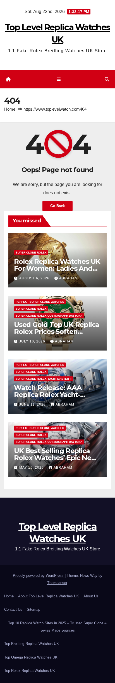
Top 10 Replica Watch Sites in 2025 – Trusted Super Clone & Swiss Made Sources (57, 626)
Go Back (57, 206)
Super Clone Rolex (31, 252)
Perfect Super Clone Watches (40, 301)
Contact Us (13, 609)
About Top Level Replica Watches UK (48, 596)
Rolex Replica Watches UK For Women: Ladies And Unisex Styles (57, 268)
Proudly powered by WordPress (39, 575)
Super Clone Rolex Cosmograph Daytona (49, 315)
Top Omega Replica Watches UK (31, 657)
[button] (107, 79)
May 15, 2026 (32, 468)
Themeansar (57, 583)
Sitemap (33, 609)
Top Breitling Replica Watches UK (31, 644)
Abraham (68, 278)
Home (9, 109)
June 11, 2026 (33, 404)
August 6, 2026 (35, 278)
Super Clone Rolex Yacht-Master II (43, 378)
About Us (91, 596)
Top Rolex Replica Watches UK (29, 671)
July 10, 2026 (32, 341)
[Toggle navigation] (58, 79)
